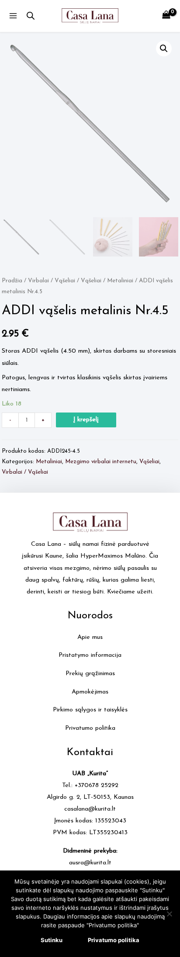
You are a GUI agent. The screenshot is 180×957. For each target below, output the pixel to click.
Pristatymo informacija (90, 655)
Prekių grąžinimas (90, 673)
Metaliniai (120, 281)
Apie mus (90, 637)
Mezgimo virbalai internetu (100, 462)
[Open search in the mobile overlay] (30, 16)
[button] (164, 48)
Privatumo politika (90, 728)
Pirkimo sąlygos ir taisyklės (90, 710)
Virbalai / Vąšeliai (51, 281)
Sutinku (51, 939)
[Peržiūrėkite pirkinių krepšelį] (166, 15)
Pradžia (12, 281)
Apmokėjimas (90, 692)
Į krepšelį (86, 419)
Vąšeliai (91, 281)
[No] (169, 913)
